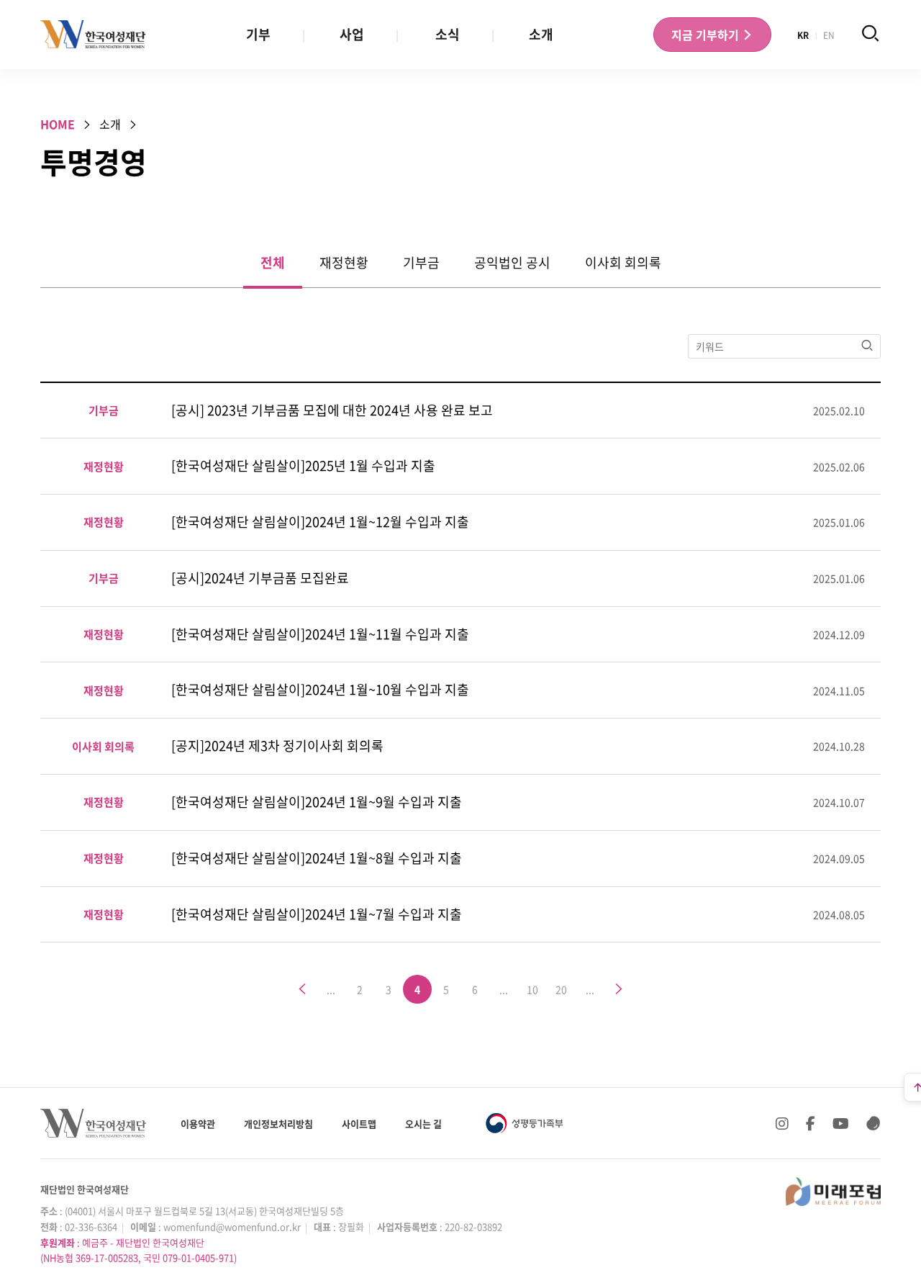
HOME (57, 123)
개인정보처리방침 (278, 1123)
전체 (272, 262)
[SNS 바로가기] (873, 1123)
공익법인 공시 (512, 262)
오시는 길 (423, 1123)
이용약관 (198, 1123)
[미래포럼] (833, 1191)
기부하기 (706, 34)
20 (561, 989)
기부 (258, 34)
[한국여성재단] (93, 34)
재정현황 (343, 262)
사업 (352, 34)
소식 (447, 34)
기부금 (421, 262)
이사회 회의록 (623, 262)
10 (532, 989)
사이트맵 (359, 1123)
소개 (541, 34)
